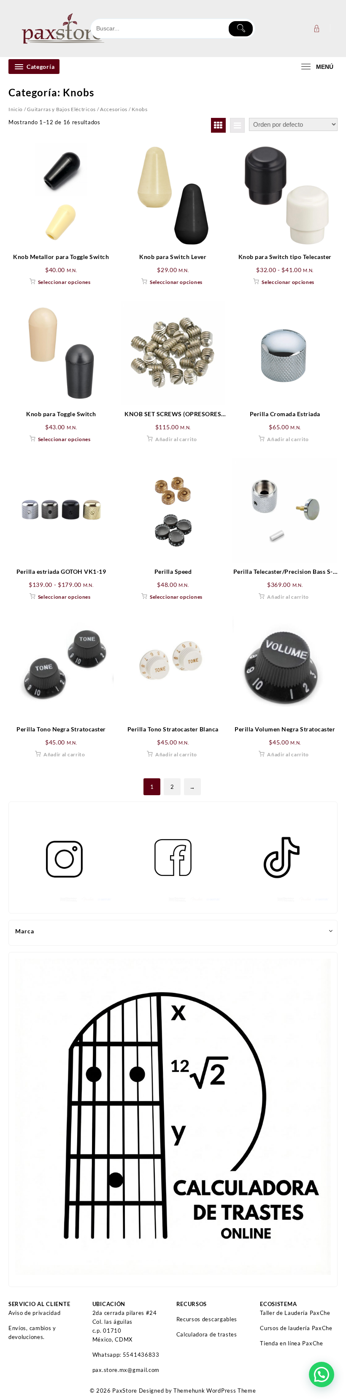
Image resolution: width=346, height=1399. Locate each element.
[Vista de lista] (237, 125)
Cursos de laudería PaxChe (296, 1328)
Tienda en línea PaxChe (291, 1343)
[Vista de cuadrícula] (218, 125)
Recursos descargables (207, 1319)
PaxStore (124, 1390)
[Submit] (241, 28)
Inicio (15, 109)
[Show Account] (315, 28)
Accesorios (113, 109)
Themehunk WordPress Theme (214, 1390)
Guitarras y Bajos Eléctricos (61, 109)
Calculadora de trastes (206, 1334)
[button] (321, 1374)
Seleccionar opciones (64, 282)
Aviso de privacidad (34, 1312)
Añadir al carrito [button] (176, 439)
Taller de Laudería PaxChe (295, 1312)
